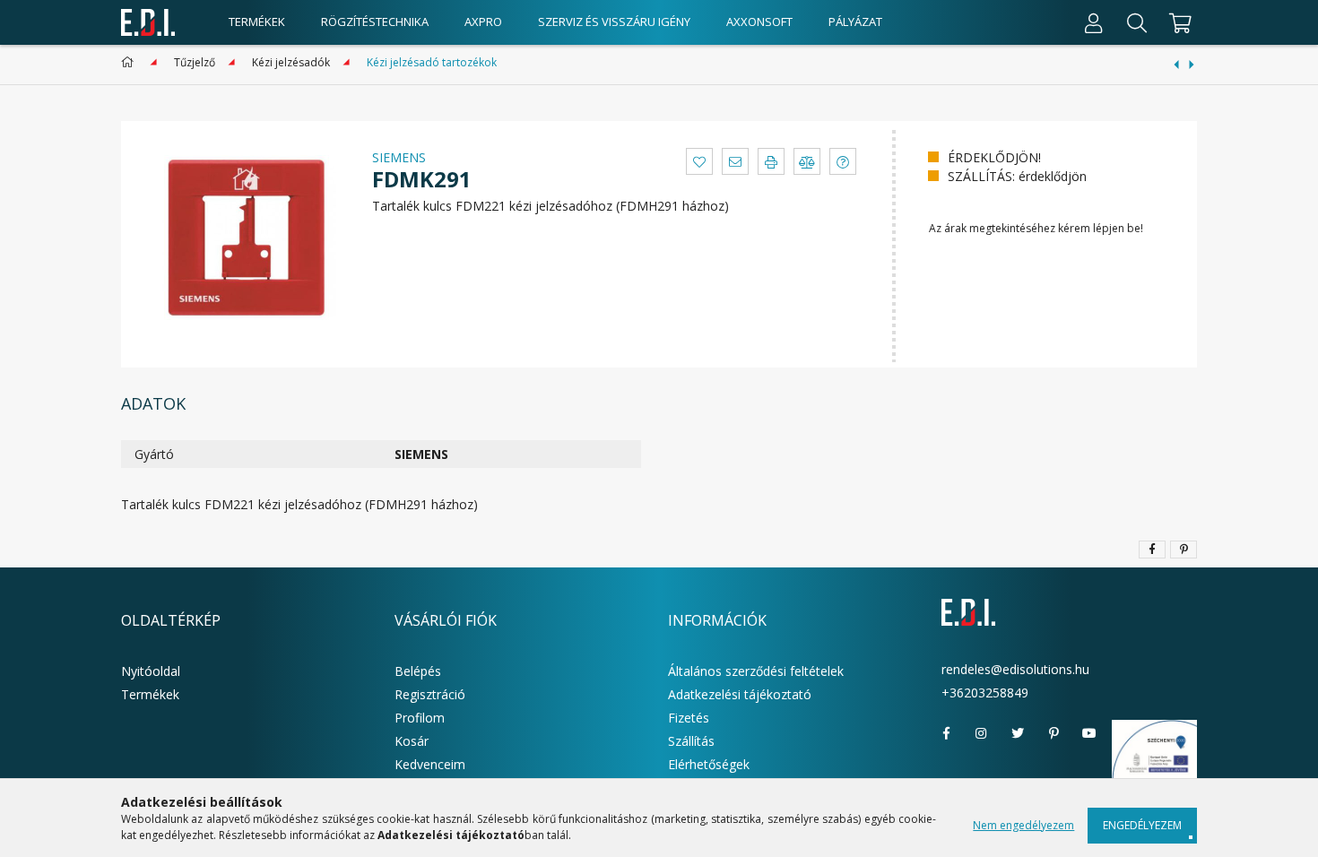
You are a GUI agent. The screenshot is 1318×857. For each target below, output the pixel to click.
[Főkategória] (130, 62)
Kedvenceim (430, 764)
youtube (1089, 733)
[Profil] (1093, 22)
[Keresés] (1136, 22)
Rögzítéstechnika (375, 21)
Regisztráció (430, 694)
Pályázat (855, 21)
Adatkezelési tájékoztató (739, 694)
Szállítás (691, 740)
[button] (699, 161)
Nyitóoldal (150, 671)
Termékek (257, 21)
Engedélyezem (1142, 825)
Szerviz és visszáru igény (614, 21)
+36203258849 (984, 692)
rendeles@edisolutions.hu (1015, 669)
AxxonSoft (759, 21)
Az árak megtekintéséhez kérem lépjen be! (1036, 228)
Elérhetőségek (709, 764)
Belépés (418, 671)
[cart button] (1177, 22)
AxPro (483, 21)
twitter (1017, 733)
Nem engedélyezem (1023, 825)
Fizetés (688, 717)
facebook (945, 733)
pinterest (1053, 733)
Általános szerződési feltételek (756, 671)
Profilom (420, 717)
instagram (981, 733)
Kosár (412, 740)
